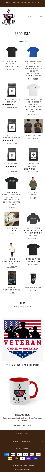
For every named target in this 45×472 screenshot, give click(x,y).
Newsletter (22, 449)
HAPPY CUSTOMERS (22, 441)
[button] (8, 104)
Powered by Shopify (22, 470)
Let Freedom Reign (22, 426)
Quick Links (22, 434)
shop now (23, 312)
